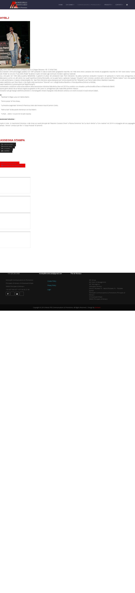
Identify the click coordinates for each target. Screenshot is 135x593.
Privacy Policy (51, 285)
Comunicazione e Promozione (89, 5)
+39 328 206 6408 (13, 274)
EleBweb (98, 307)
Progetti (107, 5)
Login (49, 290)
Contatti (118, 5)
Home (61, 5)
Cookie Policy (51, 281)
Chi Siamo (69, 5)
